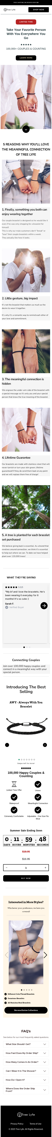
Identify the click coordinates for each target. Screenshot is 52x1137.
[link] (38, 9)
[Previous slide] (7, 745)
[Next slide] (44, 605)
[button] (26, 853)
